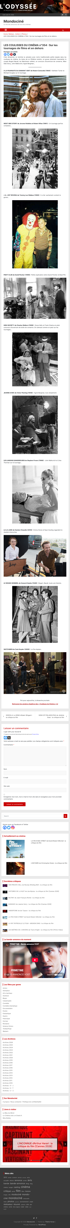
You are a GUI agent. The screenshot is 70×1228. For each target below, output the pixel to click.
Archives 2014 (7, 1073)
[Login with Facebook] (5, 737)
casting (17, 1187)
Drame (5, 1011)
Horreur (5, 1021)
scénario (23, 1204)
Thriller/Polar (7, 1029)
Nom (5, 769)
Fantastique (7, 1013)
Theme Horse (49, 1222)
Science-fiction (8, 1026)
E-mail (6, 777)
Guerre (5, 1016)
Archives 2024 (8, 1047)
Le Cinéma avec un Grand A (12, 1115)
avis (30, 1180)
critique (7, 1191)
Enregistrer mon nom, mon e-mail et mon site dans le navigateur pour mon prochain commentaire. (33, 798)
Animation (6, 991)
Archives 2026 (8, 1042)
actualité (6, 1180)
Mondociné (14, 21)
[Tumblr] (14, 54)
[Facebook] (5, 54)
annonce (18, 1180)
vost (30, 1207)
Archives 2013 (7, 1075)
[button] (28, 1160)
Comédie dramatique (10, 1006)
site (27, 1204)
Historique (6, 1018)
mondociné (15, 1198)
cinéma (25, 1186)
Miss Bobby (7, 1118)
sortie (10, 1207)
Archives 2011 (7, 1080)
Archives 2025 (8, 1045)
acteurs (14, 1177)
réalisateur (8, 1204)
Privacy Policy (35, 734)
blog (27, 1183)
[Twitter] (8, 54)
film (18, 1190)
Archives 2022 (8, 1052)
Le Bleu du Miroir (8, 1113)
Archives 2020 (8, 1058)
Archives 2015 (7, 1070)
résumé (16, 1204)
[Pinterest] (11, 54)
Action (5, 988)
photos (11, 1201)
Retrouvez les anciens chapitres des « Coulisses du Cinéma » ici (35, 704)
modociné (16, 1194)
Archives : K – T (8, 1088)
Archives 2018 (7, 1063)
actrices (24, 1177)
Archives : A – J (8, 1085)
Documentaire (7, 1008)
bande (6, 1183)
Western (5, 1031)
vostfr (5, 1209)
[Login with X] (9, 737)
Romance (6, 1024)
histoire (28, 1191)
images (5, 1194)
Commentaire (9, 745)
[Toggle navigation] (6, 30)
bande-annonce (17, 1183)
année (25, 1180)
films (23, 1191)
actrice (20, 1177)
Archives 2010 (7, 1083)
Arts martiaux (7, 993)
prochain (17, 1201)
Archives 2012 (7, 1078)
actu (28, 1177)
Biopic (5, 998)
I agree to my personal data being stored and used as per (22, 734)
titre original (16, 1207)
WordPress (42, 1225)
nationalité (26, 1198)
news (5, 1201)
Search (65, 816)
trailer (22, 1207)
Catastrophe (7, 1001)
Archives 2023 (8, 1050)
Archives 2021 (7, 1055)
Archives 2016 (7, 1068)
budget (11, 1187)
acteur (9, 1177)
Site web (7, 786)
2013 (5, 1177)
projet (31, 1201)
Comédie (6, 1003)
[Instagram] (13, 827)
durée (13, 1191)
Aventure (6, 996)
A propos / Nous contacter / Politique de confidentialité (22, 1102)
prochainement (24, 1201)
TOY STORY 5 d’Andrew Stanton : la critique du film (35, 1145)
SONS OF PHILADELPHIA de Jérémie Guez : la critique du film (51, 716)
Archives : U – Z (8, 1091)
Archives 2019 (7, 1060)
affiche (12, 1180)
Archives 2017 (7, 1065)
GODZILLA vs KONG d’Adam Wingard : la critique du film (19, 716)
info (9, 1194)
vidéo (26, 1207)
